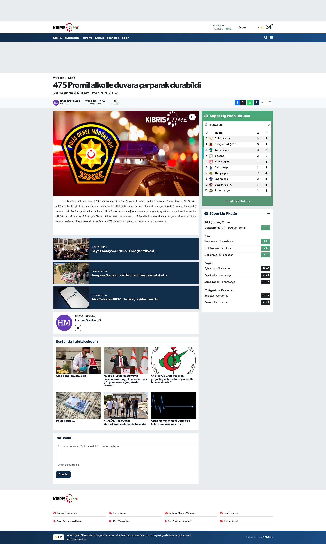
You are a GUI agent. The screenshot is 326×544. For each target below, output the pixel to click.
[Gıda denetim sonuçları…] (78, 360)
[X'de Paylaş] (243, 103)
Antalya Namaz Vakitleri (182, 513)
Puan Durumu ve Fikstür (70, 521)
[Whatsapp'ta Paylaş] (250, 103)
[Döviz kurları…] (78, 405)
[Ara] (266, 38)
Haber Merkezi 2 (88, 320)
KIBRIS (57, 37)
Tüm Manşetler (121, 521)
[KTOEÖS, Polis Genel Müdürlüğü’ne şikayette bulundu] (126, 405)
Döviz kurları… (65, 420)
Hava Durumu (120, 513)
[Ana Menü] (270, 38)
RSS (60, 537)
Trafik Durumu (231, 513)
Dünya (99, 37)
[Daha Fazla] (256, 103)
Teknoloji (113, 37)
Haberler (58, 78)
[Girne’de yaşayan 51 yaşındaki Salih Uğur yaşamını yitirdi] (173, 405)
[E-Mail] (78, 328)
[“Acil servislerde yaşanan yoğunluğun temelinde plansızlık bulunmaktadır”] (173, 360)
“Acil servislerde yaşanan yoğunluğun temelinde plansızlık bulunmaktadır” (172, 379)
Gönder (63, 474)
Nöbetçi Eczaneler (67, 513)
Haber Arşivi (231, 521)
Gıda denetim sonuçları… (72, 376)
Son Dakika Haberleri (179, 521)
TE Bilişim (268, 537)
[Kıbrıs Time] (66, 27)
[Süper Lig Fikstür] (268, 213)
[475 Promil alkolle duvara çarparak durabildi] (126, 153)
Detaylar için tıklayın (237, 201)
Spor (125, 37)
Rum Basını (72, 37)
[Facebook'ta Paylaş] (237, 103)
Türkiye (87, 37)
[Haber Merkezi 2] (64, 322)
